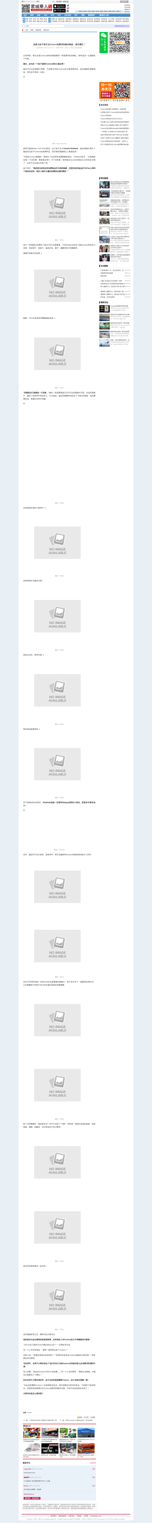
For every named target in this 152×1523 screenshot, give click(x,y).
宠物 (38, 21)
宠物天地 (83, 19)
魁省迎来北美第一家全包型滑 (119, 331)
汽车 (38, 19)
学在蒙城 (54, 21)
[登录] (53, 1)
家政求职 (104, 276)
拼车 (41, 21)
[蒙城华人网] (37, 12)
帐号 (23, 1)
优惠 (101, 11)
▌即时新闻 (103, 178)
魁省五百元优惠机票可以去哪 (119, 314)
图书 (30, 21)
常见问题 (127, 7)
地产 (76, 15)
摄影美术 (111, 21)
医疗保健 (126, 19)
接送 (118, 11)
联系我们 (127, 5)
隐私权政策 (62, 1516)
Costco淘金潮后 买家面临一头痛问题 (113, 109)
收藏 (93, 1417)
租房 (80, 11)
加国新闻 (38, 30)
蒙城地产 (127, 12)
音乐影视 (118, 19)
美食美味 (68, 19)
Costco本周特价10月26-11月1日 (111, 119)
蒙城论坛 (127, 9)
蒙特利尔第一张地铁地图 (48, 1455)
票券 (34, 21)
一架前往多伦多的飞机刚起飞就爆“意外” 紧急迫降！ (45, 1420)
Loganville (27, 1469)
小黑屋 (86, 1516)
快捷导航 (124, 1)
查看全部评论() (29, 1494)
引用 (93, 1469)
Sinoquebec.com (95, 1516)
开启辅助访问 (129, 1)
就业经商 (90, 21)
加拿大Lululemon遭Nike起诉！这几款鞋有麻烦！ (81, 1420)
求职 (30, 19)
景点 (113, 11)
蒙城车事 (61, 19)
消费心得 (54, 19)
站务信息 (71, 1516)
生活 (52, 15)
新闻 (32, 15)
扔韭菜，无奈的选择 (107, 297)
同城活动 (118, 21)
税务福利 (104, 21)
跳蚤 (38, 15)
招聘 (26, 19)
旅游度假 (126, 21)
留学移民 (76, 21)
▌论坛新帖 (103, 266)
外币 (26, 21)
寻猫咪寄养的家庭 (107, 273)
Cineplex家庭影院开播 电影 (119, 306)
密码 (37, 1)
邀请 (80, 1417)
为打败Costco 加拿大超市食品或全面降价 (115, 122)
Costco (29, 1412)
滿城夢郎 (26, 1477)
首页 (25, 15)
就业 (93, 11)
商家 (83, 15)
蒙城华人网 (22, 30)
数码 (41, 19)
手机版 (79, 1516)
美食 (105, 11)
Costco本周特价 (106, 115)
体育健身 (97, 19)
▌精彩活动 (103, 302)
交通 (109, 11)
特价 (59, 15)
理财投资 (83, 21)
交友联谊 (90, 19)
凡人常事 (111, 19)
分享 (87, 1417)
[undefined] (68, 6)
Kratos (26, 1486)
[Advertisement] (99, 7)
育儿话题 (61, 21)
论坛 (45, 15)
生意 (89, 11)
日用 (34, 19)
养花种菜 (127, 297)
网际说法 (68, 21)
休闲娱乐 (104, 19)
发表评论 (93, 1463)
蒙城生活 (27, 1426)
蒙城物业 (97, 21)
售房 (84, 11)
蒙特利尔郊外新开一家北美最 (119, 323)
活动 (97, 11)
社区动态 (67, 15)
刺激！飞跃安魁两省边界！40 (119, 340)
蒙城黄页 (91, 15)
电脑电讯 (76, 19)
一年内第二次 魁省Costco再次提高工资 (114, 131)
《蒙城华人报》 (104, 15)
